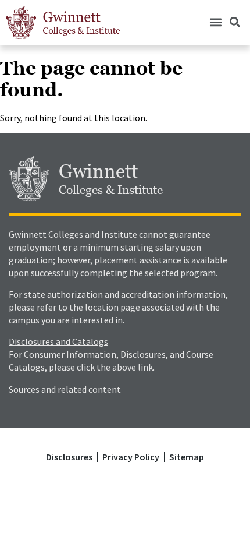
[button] (215, 22)
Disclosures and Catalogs (58, 341)
